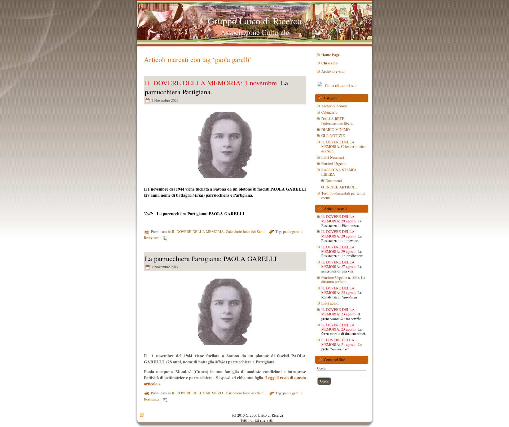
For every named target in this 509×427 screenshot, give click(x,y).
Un (341, 344)
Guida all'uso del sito (341, 85)
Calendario (329, 112)
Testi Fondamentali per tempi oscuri (343, 195)
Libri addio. (330, 303)
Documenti (334, 180)
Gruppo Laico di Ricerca (255, 21)
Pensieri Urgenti (333, 163)
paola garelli (292, 231)
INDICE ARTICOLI (341, 187)
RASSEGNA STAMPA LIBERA (339, 172)
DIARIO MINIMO (335, 129)
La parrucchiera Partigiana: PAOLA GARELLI (200, 213)
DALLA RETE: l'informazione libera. (337, 121)
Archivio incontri (334, 105)
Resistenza (151, 237)
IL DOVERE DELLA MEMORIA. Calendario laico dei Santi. (219, 231)
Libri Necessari (332, 157)
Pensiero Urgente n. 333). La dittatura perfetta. (343, 279)
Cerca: (322, 368)
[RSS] (141, 415)
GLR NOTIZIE (333, 135)
